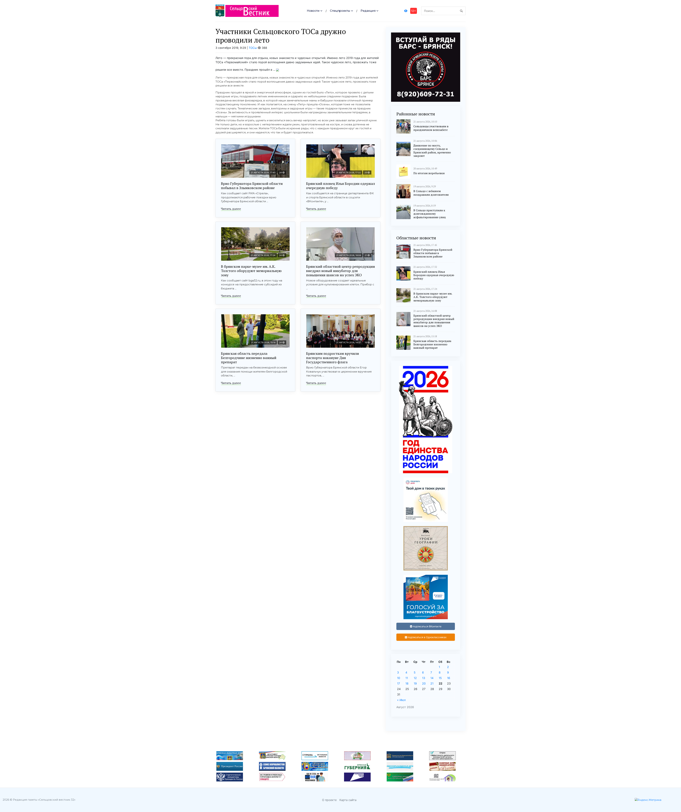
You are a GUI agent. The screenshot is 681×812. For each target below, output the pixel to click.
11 (406, 678)
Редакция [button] (368, 10)
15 (440, 678)
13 (423, 678)
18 (406, 683)
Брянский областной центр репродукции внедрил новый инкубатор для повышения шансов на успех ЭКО (340, 270)
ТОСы (253, 48)
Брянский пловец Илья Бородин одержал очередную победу (340, 185)
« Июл (401, 700)
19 (415, 683)
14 (431, 678)
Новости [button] (313, 10)
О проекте (329, 800)
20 (424, 683)
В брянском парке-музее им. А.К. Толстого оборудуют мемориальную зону (251, 270)
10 (398, 678)
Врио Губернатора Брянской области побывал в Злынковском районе (252, 185)
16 (448, 678)
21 (431, 683)
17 (398, 683)
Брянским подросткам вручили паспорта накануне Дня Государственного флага (332, 357)
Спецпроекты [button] (340, 10)
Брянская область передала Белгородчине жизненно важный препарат (248, 357)
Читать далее (231, 209)
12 (415, 678)
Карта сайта (347, 800)
